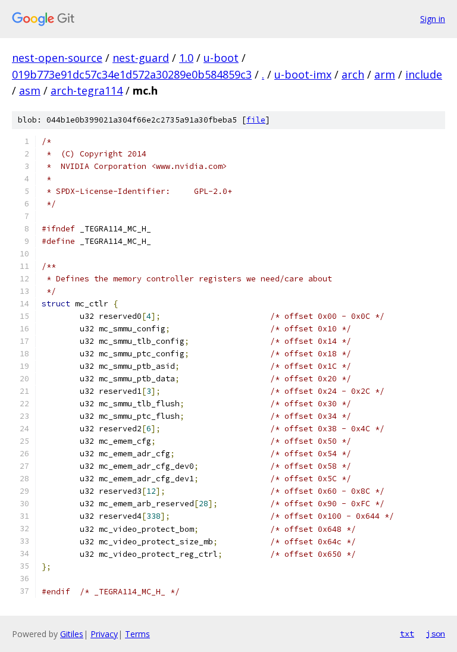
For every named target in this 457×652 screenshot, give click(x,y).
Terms (137, 634)
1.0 (186, 58)
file (255, 120)
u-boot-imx (302, 74)
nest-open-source (57, 58)
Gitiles (71, 634)
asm (29, 90)
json (435, 633)
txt (407, 633)
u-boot (221, 58)
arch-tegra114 (87, 90)
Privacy (104, 634)
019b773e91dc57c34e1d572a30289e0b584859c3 (132, 74)
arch (353, 74)
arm (384, 74)
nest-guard (140, 58)
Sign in (432, 18)
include (423, 74)
